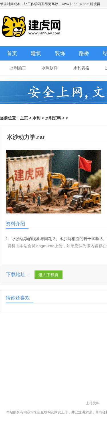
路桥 (84, 53)
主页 (24, 118)
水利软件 (50, 68)
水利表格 (81, 68)
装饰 (60, 53)
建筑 (36, 53)
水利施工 (18, 68)
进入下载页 (48, 274)
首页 (12, 53)
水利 (37, 118)
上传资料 (93, 403)
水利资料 (53, 118)
